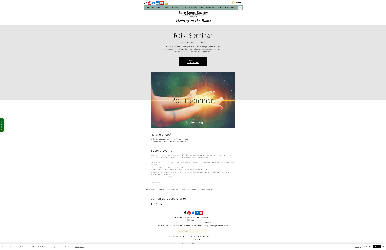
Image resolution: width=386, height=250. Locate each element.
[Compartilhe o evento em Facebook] (152, 204)
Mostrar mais (156, 183)
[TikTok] (145, 3)
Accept (377, 247)
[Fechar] (383, 246)
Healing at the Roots (193, 21)
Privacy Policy (79, 247)
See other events (193, 63)
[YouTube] (162, 3)
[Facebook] (154, 3)
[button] (166, 3)
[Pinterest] (149, 3)
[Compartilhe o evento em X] (157, 204)
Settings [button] (358, 247)
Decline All (367, 247)
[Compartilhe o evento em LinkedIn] (161, 204)
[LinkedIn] (158, 3)
